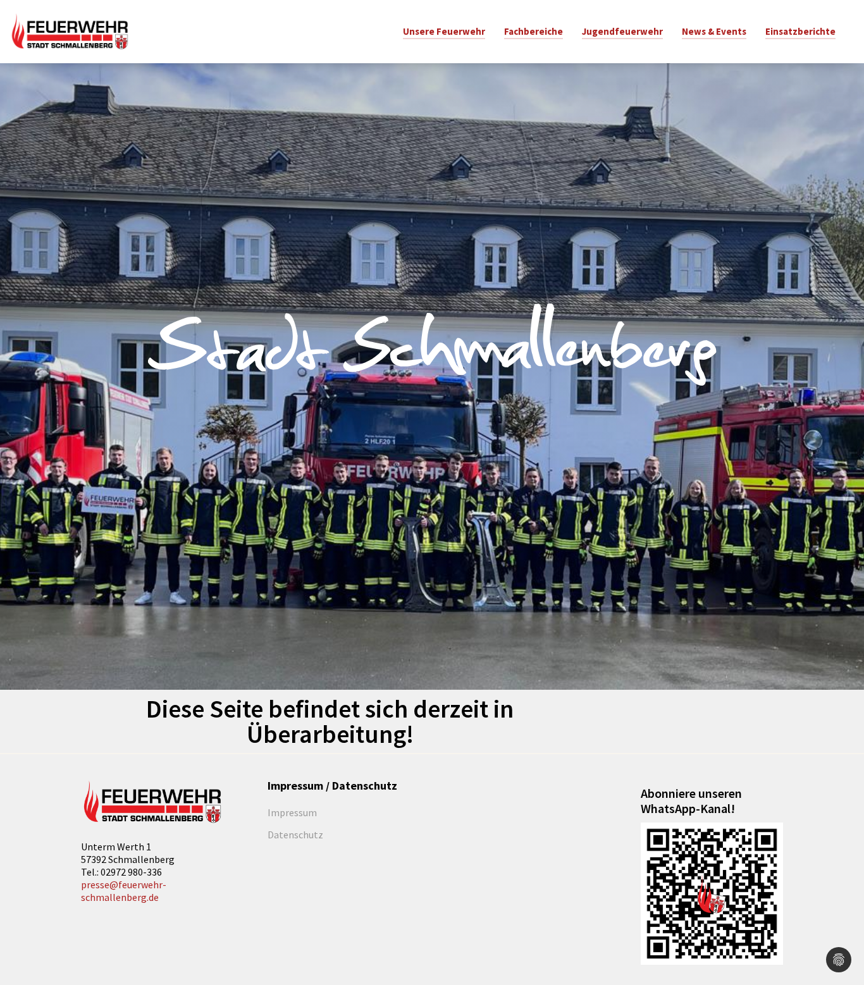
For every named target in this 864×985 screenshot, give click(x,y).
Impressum (292, 812)
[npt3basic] (69, 30)
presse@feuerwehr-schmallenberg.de (123, 890)
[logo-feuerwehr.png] (152, 802)
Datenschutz (295, 834)
